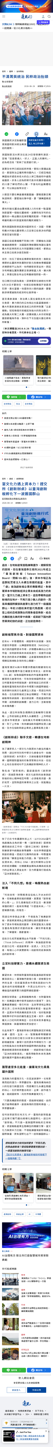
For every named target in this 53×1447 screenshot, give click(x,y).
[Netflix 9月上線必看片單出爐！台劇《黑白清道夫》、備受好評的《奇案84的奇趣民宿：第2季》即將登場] (10, 1354)
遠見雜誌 (9, 1410)
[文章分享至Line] (6, 134)
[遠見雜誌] (26, 16)
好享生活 (25, 1349)
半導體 (38, 1214)
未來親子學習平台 (12, 1414)
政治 (18, 404)
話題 (23, 1319)
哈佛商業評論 (24, 1410)
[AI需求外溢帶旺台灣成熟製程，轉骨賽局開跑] (10, 1309)
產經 (11, 478)
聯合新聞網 (7, 86)
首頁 (4, 71)
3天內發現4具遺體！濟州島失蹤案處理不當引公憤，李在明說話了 (35, 1339)
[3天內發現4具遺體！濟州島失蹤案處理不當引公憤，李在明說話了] (10, 1339)
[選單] (4, 16)
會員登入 (16, 1390)
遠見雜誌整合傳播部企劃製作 (14, 498)
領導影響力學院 (41, 1414)
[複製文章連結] (27, 134)
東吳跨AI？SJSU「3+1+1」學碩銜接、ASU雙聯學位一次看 (36, 1280)
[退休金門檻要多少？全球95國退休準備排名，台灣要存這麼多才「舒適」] (10, 1324)
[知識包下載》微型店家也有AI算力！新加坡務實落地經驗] (9, 1436)
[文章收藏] (36, 134)
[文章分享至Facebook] (16, 134)
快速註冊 (36, 1389)
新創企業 (20, 1214)
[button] (26, 387)
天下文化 (39, 1410)
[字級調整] (45, 134)
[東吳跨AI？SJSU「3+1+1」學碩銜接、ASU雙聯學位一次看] (10, 1279)
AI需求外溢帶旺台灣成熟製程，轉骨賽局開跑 (35, 1309)
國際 (11, 71)
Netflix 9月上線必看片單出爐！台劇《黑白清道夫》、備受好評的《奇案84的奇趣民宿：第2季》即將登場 (36, 1354)
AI (29, 1214)
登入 (30, 143)
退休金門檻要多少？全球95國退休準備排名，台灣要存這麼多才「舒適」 (35, 1324)
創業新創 (20, 478)
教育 (23, 1275)
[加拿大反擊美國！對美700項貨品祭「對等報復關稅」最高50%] (10, 1294)
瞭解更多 (27, 6)
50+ (27, 1414)
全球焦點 (20, 71)
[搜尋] (49, 16)
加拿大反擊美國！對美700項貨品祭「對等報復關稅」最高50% (35, 1295)
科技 (23, 1304)
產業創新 (7, 1214)
